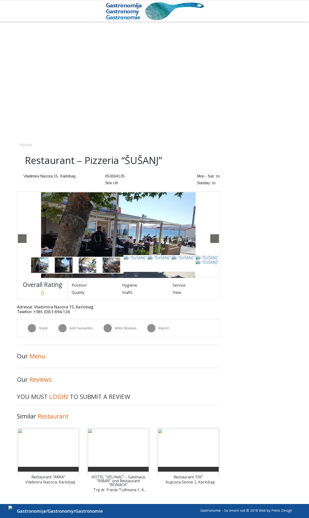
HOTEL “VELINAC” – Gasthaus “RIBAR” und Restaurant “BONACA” (118, 480)
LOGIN (58, 396)
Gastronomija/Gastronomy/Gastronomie (60, 511)
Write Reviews (126, 328)
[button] (22, 238)
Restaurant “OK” (188, 477)
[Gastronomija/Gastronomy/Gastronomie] (155, 11)
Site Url (111, 183)
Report (163, 328)
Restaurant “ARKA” (48, 477)
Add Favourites (81, 328)
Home (25, 145)
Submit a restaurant (285, 147)
